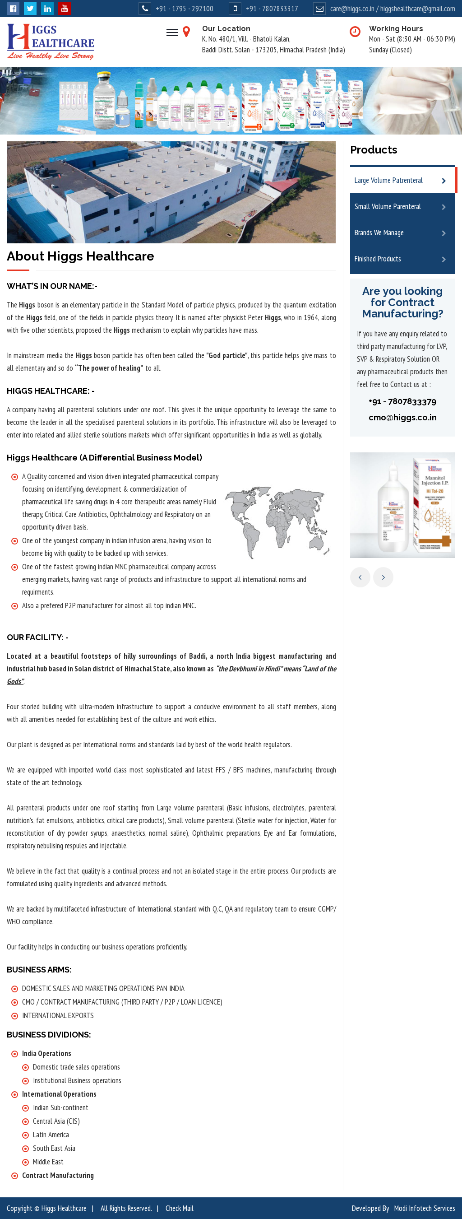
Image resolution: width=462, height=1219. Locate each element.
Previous (360, 577)
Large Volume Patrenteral (389, 180)
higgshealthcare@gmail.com (417, 9)
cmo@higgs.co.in (403, 417)
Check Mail (180, 1208)
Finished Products (378, 259)
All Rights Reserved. (126, 1208)
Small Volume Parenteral (388, 206)
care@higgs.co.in (352, 9)
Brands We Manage (379, 232)
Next (383, 577)
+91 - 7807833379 (402, 401)
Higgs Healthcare (64, 1208)
